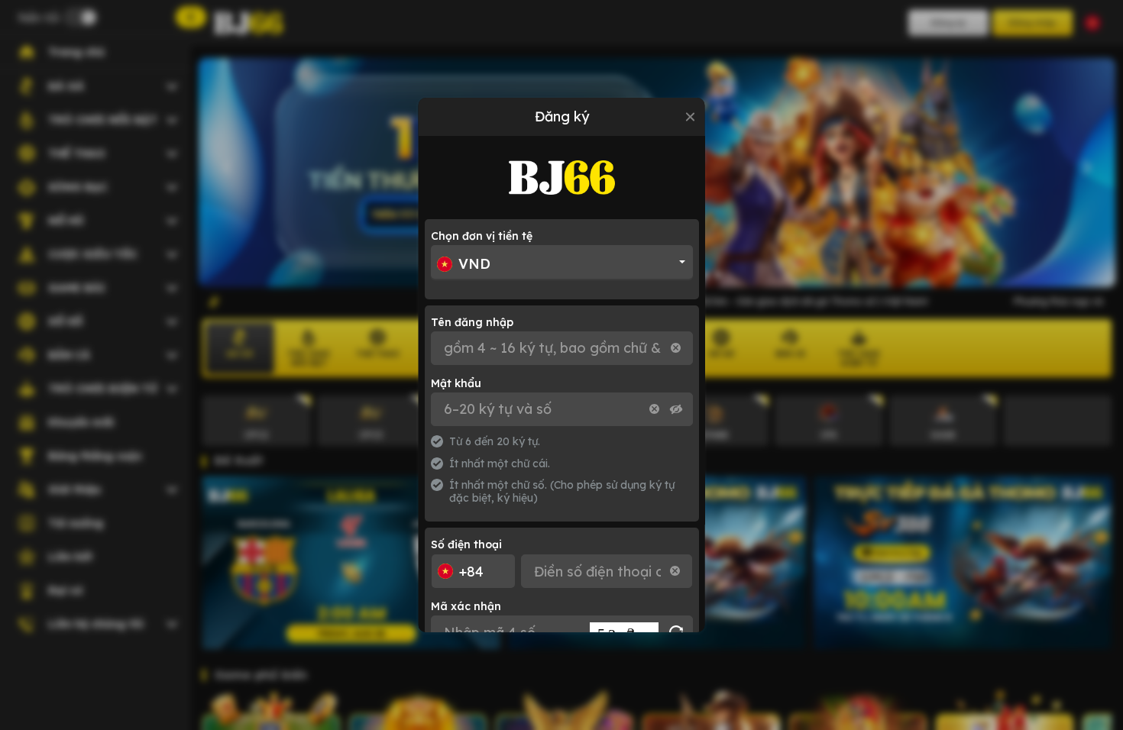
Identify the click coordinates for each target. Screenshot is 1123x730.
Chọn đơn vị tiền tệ (481, 236)
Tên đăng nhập (472, 322)
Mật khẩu (456, 383)
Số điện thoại (466, 544)
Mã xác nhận (466, 606)
